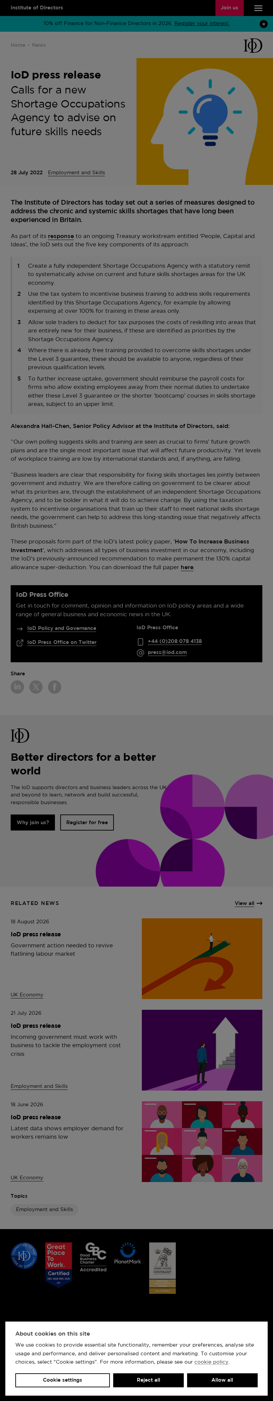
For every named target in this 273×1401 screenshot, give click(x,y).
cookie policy (211, 1362)
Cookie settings (62, 1380)
